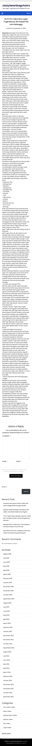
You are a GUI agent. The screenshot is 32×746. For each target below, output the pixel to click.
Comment (6, 436)
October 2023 (7, 693)
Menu (28, 13)
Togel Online (7, 727)
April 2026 (6, 570)
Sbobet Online (8, 719)
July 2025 (6, 607)
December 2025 (8, 586)
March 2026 (7, 574)
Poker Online (7, 711)
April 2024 (6, 668)
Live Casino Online (9, 707)
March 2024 (7, 672)
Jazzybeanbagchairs (16, 5)
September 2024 (8, 648)
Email (18, 461)
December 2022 (8, 697)
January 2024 (7, 680)
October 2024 (7, 644)
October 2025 (7, 595)
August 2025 (7, 603)
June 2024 (6, 660)
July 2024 (6, 656)
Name (4, 461)
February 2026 (7, 578)
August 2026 (7, 554)
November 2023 (8, 689)
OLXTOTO (5, 33)
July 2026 (6, 558)
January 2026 (7, 582)
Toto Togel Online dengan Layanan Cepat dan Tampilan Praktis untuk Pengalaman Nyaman (17, 518)
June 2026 (6, 562)
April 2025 (6, 619)
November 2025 (8, 591)
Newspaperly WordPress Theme (16, 743)
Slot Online (6, 723)
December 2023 (8, 684)
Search (4, 487)
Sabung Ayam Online (10, 715)
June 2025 (6, 611)
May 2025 (6, 615)
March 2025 (7, 623)
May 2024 (6, 664)
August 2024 (7, 652)
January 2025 (7, 631)
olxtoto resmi (6, 733)
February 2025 (7, 627)
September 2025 (8, 599)
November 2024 (8, 640)
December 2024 (8, 635)
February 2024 (7, 676)
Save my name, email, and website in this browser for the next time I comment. (15, 470)
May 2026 (6, 566)
